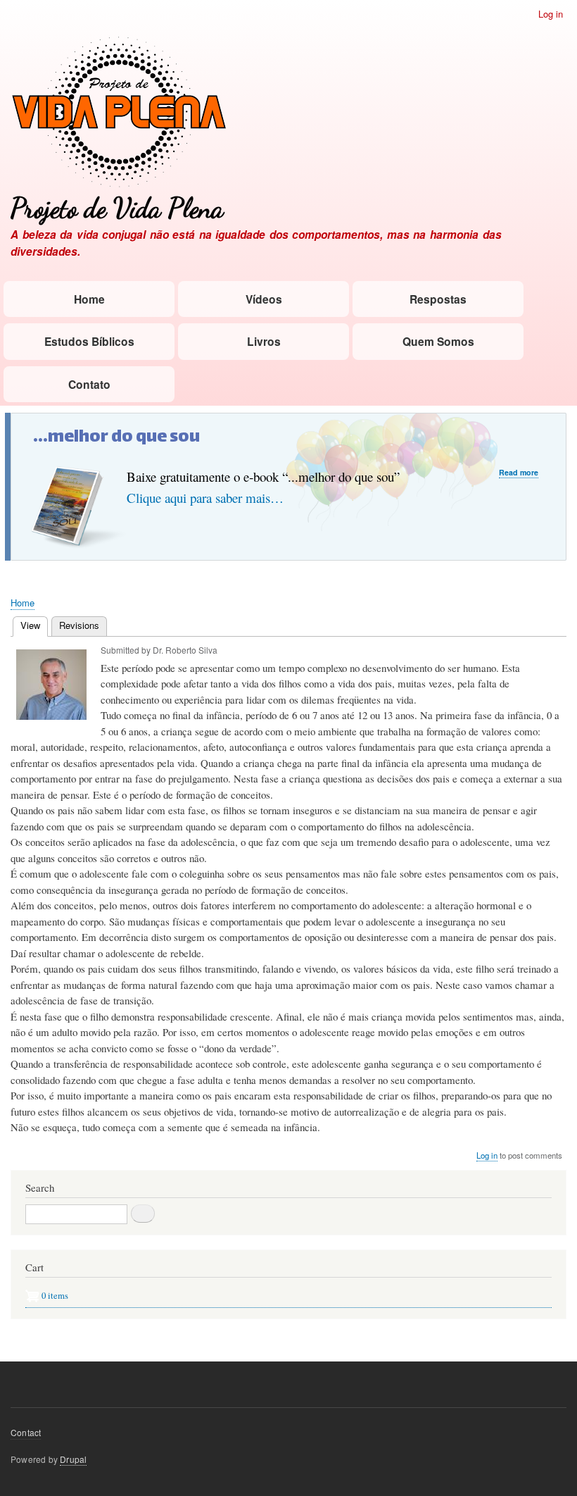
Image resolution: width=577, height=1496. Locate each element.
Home (89, 299)
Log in (550, 13)
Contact (26, 1432)
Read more (518, 472)
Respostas (438, 299)
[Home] (119, 113)
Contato (89, 384)
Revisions (79, 625)
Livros (264, 341)
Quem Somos (438, 341)
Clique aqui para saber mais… (205, 497)
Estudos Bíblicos (89, 341)
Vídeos (264, 299)
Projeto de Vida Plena (117, 208)
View (34, 625)
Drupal (73, 1459)
